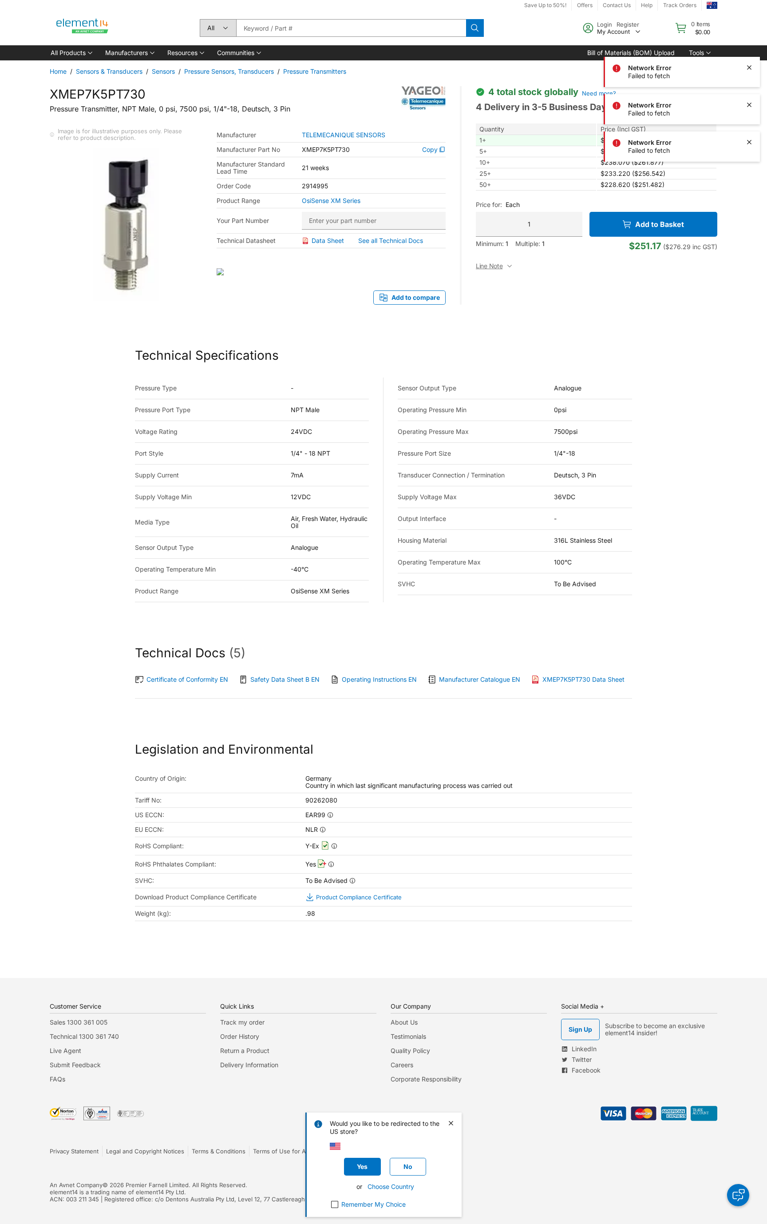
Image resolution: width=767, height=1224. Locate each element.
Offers (585, 5)
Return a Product (244, 1050)
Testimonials (408, 1036)
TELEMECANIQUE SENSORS (343, 135)
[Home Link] (82, 28)
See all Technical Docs (390, 240)
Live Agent (65, 1050)
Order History (239, 1036)
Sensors (163, 71)
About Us (404, 1022)
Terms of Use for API (282, 1151)
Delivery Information (249, 1065)
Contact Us (617, 5)
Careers (402, 1065)
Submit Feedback (75, 1065)
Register (628, 24)
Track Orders (679, 5)
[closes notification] (749, 67)
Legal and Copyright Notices (145, 1151)
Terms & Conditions (218, 1151)
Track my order (242, 1022)
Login (604, 24)
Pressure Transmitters (314, 71)
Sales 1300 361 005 (78, 1022)
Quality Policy (410, 1050)
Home (58, 71)
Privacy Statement (74, 1151)
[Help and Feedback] (738, 1195)
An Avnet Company (76, 1184)
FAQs (57, 1079)
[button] (70, 52)
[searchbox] (351, 28)
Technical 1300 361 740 (84, 1036)
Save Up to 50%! (545, 5)
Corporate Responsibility (426, 1079)
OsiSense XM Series (331, 200)
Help (646, 5)
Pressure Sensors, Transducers (229, 71)
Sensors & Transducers (109, 71)
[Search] (475, 28)
